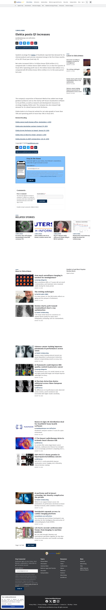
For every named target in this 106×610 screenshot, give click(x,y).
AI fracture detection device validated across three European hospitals (48, 383)
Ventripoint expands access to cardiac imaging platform (47, 513)
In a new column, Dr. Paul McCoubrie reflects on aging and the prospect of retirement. (49, 297)
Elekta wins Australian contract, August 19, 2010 (32, 126)
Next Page (31, 545)
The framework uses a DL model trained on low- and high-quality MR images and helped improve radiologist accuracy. (50, 373)
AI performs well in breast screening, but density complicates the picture (49, 495)
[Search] (86, 2)
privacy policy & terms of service (48, 176)
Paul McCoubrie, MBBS (42, 294)
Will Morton (39, 387)
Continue (42, 201)
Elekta (33, 55)
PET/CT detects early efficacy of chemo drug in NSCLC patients (61, 237)
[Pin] (32, 43)
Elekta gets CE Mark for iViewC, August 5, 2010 (31, 135)
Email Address (31, 165)
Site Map (70, 604)
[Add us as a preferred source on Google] (35, 43)
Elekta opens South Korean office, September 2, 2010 (33, 122)
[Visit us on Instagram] (58, 601)
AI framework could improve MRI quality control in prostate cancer (49, 366)
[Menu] (90, 2)
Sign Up (30, 180)
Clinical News (20, 30)
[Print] (17, 43)
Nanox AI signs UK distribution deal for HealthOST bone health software (49, 424)
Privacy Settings (42, 604)
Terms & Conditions (53, 604)
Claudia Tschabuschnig (42, 312)
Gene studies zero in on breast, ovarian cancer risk (43, 236)
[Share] (20, 43)
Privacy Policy (32, 604)
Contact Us (63, 604)
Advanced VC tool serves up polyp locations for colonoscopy (81, 237)
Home (75, 604)
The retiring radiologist (73, 69)
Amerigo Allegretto (41, 280)
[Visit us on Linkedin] (54, 601)
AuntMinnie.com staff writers (44, 516)
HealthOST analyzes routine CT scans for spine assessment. (49, 431)
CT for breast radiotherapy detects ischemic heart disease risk (49, 439)
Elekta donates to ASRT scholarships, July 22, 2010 (32, 139)
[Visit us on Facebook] (47, 601)
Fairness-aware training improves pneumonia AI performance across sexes (74, 90)
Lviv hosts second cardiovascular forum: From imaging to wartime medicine (48, 530)
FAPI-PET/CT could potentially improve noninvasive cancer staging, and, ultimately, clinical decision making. (48, 463)
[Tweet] (28, 43)
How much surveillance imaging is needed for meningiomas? (73, 61)
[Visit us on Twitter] (50, 601)
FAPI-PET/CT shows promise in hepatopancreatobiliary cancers (48, 456)
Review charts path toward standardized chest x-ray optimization (74, 80)
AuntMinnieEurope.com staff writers (25, 38)
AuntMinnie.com (32, 143)
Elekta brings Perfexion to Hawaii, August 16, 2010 (32, 130)
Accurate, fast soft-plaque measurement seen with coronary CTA (24, 237)
